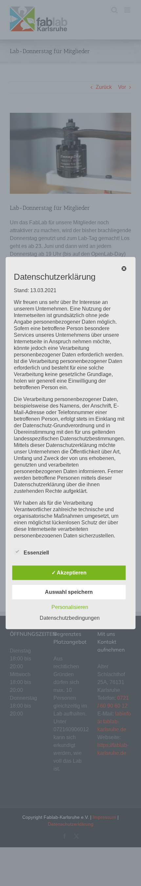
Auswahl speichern (69, 591)
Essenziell (36, 552)
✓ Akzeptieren (69, 572)
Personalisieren (69, 607)
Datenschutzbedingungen (70, 617)
